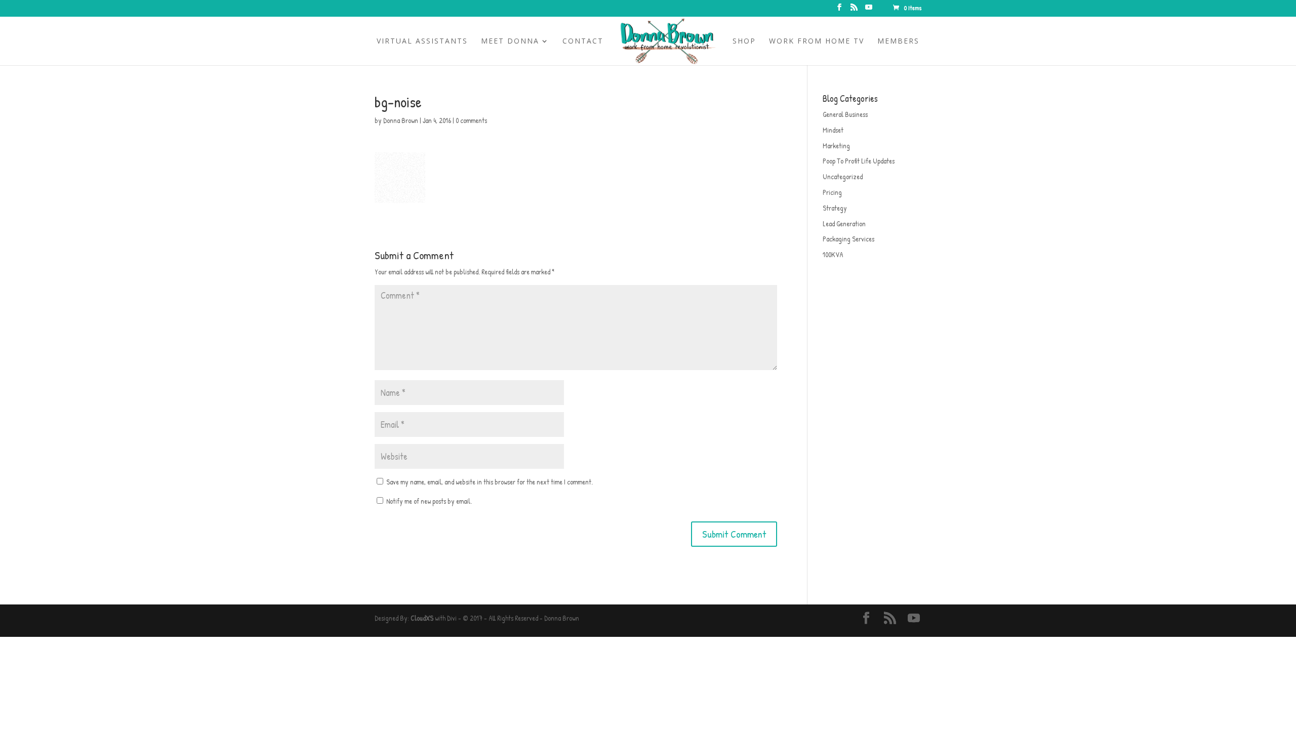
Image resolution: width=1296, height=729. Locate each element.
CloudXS (422, 618)
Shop (744, 41)
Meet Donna (510, 41)
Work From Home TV (816, 41)
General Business (845, 114)
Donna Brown (400, 120)
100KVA (833, 254)
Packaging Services (848, 239)
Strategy (835, 208)
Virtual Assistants (422, 41)
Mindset (833, 130)
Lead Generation (844, 223)
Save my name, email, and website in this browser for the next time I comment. (489, 482)
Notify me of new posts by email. (429, 501)
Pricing (832, 192)
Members (898, 41)
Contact (582, 41)
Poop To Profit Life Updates (859, 161)
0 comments (471, 120)
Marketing (836, 145)
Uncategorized (843, 176)
